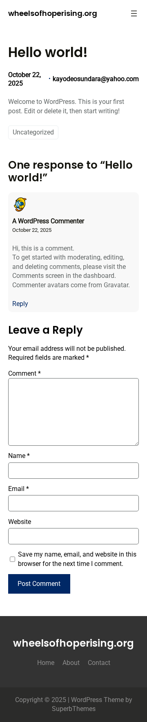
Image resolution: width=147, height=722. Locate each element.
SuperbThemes (74, 709)
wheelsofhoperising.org (52, 13)
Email (18, 489)
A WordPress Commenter (48, 221)
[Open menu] (134, 13)
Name (19, 456)
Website (19, 522)
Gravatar (116, 285)
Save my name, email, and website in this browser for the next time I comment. (77, 558)
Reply (20, 304)
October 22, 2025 (31, 230)
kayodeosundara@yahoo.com (96, 79)
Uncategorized (33, 132)
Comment (24, 373)
